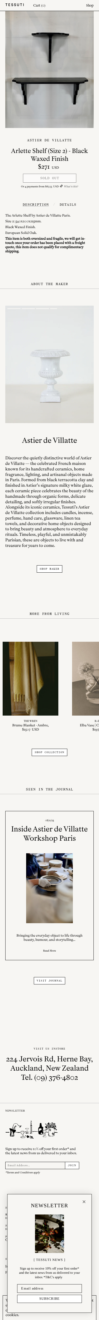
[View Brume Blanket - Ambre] (30, 687)
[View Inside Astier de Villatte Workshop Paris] (49, 885)
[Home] (14, 5)
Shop (90, 5)
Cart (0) (39, 5)
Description (36, 205)
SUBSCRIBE (49, 1299)
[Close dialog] (84, 1202)
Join (72, 1165)
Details (68, 205)
